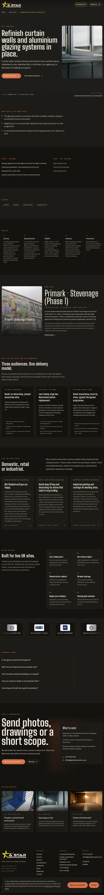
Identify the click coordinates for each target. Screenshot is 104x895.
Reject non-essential (77, 885)
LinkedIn (85, 864)
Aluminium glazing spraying (68, 865)
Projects (39, 860)
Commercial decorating (67, 854)
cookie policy (48, 886)
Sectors (39, 857)
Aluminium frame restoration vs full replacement (88, 95)
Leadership (40, 865)
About (38, 868)
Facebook (86, 861)
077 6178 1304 (71, 757)
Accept (94, 885)
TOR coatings (64, 867)
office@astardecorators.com (76, 760)
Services (12, 12)
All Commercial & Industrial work (18, 94)
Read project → (50, 335)
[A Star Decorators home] (11, 4)
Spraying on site (65, 862)
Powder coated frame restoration (67, 858)
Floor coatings (64, 870)
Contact (39, 874)
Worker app (40, 871)
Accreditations (41, 863)
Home (3, 12)
